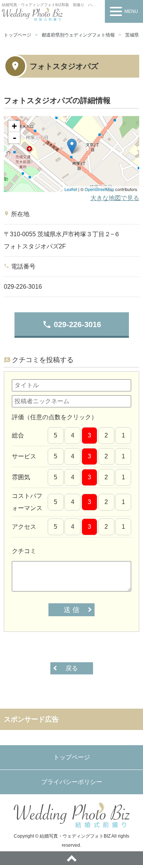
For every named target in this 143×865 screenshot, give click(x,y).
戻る (72, 668)
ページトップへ (71, 858)
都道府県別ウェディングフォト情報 (78, 35)
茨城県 (132, 35)
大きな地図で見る (114, 198)
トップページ (17, 35)
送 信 (71, 610)
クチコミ (24, 551)
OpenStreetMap (99, 189)
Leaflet (70, 189)
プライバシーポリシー (71, 782)
